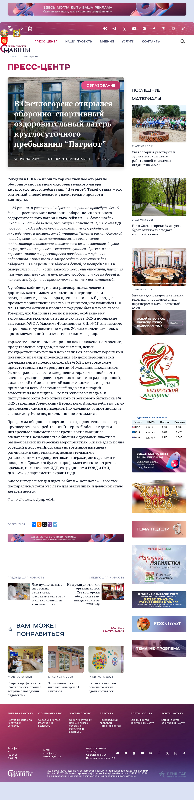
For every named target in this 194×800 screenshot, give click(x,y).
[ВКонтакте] (34, 524)
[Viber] (50, 524)
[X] (44, 524)
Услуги (128, 41)
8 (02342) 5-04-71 (12, 755)
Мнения (107, 41)
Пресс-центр (46, 41)
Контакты (151, 41)
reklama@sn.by (52, 756)
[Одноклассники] (39, 524)
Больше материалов (113, 629)
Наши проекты (78, 41)
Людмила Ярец (76, 159)
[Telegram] (55, 524)
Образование (100, 85)
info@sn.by (50, 752)
